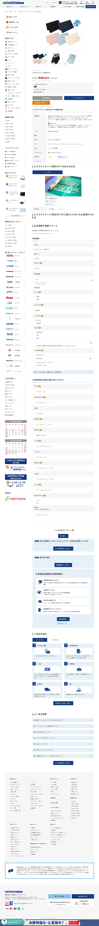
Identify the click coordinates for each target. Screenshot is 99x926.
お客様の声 (53, 6)
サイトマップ (34, 837)
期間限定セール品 (14, 22)
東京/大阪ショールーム (13, 160)
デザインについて (10, 403)
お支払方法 (74, 787)
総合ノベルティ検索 (56, 811)
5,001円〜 (8, 142)
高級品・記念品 (12, 87)
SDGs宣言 (53, 844)
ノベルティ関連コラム (56, 828)
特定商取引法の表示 (36, 832)
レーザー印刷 (54, 789)
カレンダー (11, 105)
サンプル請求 (81, 6)
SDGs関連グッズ (12, 45)
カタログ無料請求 (11, 154)
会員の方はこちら (62, 623)
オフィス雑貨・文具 (13, 96)
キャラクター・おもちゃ (14, 108)
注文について (13, 824)
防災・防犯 (11, 75)
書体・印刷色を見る (50, 198)
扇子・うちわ (11, 102)
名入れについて (49, 204)
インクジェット (55, 794)
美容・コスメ (11, 90)
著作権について (75, 794)
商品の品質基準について (17, 851)
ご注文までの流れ (10, 385)
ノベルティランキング (56, 837)
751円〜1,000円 (9, 133)
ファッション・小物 (13, 84)
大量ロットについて (12, 166)
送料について (8, 391)
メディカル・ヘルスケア (14, 93)
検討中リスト (34, 852)
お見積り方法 (8, 382)
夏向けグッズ (11, 42)
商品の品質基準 (9, 415)
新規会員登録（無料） (36, 847)
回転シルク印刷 (55, 787)
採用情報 (53, 842)
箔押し (52, 791)
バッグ (9, 60)
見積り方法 (74, 782)
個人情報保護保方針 (36, 835)
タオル (9, 66)
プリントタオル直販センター (58, 835)
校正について (8, 409)
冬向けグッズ (22, 11)
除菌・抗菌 (11, 51)
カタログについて (35, 830)
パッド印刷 (53, 782)
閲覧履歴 (53, 820)
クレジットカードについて (17, 856)
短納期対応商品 (11, 163)
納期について (8, 394)
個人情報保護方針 (60, 530)
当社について (33, 824)
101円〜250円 (9, 124)
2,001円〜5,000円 (10, 139)
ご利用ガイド (73, 779)
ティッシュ (11, 63)
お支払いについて (10, 388)
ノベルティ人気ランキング (57, 818)
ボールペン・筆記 (12, 54)
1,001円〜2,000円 (10, 136)
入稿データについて (50, 201)
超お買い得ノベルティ (56, 815)
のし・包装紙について (11, 400)
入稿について (8, 406)
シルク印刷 (53, 784)
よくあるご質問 (67, 6)
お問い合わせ (91, 6)
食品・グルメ (11, 81)
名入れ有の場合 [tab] (39, 640)
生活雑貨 (10, 99)
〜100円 (7, 121)
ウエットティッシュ (15, 784)
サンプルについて (10, 412)
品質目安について (62, 157)
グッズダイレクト (55, 839)
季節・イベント (13, 11)
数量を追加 (37, 287)
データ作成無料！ (11, 151)
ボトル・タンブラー (13, 69)
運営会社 (53, 830)
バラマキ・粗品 (13, 27)
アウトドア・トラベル (14, 78)
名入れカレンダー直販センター (58, 832)
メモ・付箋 (11, 57)
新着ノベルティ (13, 17)
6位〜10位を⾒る (16, 215)
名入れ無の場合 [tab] (55, 640)
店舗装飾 (10, 111)
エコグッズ (11, 48)
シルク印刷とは (60, 209)
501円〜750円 (9, 130)
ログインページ (34, 849)
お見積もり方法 (14, 828)
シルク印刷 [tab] (47, 172)
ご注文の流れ (74, 784)
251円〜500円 (9, 127)
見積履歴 (33, 854)
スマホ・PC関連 (12, 72)
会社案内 (33, 828)
